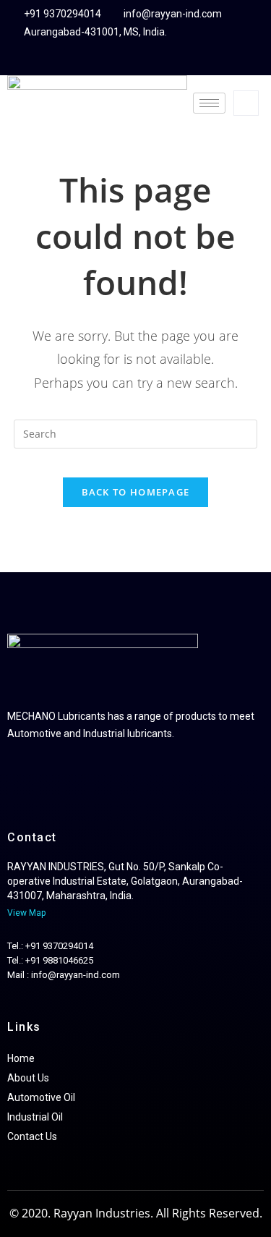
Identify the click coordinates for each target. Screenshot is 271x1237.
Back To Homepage (136, 491)
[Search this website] (136, 433)
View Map (27, 913)
